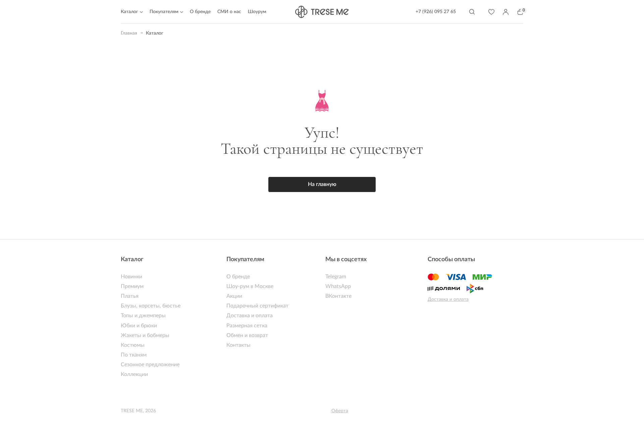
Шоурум (257, 11)
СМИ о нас (229, 11)
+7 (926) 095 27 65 (436, 11)
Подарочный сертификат (257, 306)
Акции (234, 296)
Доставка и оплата (249, 315)
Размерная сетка (246, 325)
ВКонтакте (338, 296)
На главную (322, 184)
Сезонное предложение (150, 364)
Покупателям (245, 259)
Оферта (339, 411)
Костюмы (133, 345)
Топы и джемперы (143, 315)
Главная (129, 33)
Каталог (132, 259)
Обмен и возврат (247, 335)
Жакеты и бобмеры (145, 335)
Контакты (238, 345)
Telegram (335, 276)
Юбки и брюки (139, 325)
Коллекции (134, 374)
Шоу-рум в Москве (249, 286)
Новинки (131, 276)
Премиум (132, 286)
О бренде (200, 11)
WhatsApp (338, 286)
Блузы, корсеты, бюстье (150, 306)
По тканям (134, 355)
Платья (130, 296)
